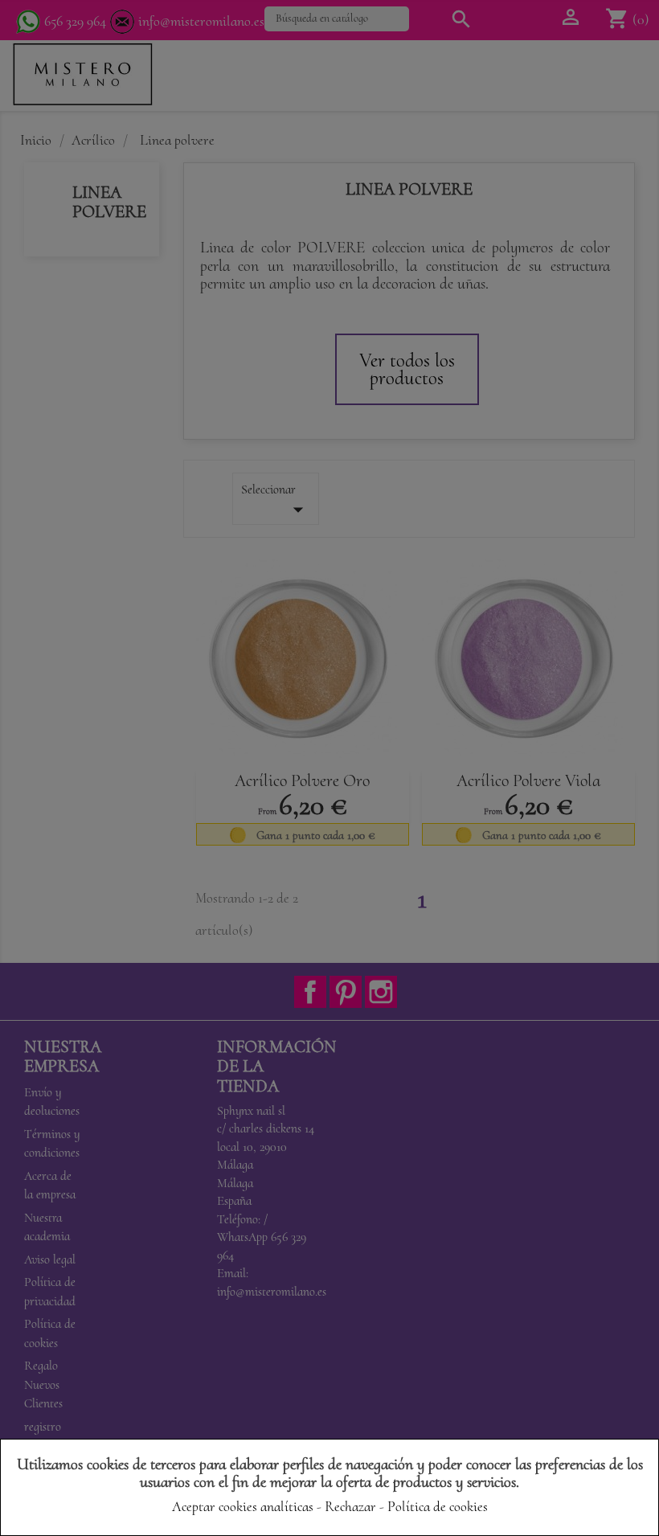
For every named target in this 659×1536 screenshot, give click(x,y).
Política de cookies (437, 1506)
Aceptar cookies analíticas (242, 1506)
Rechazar (350, 1506)
